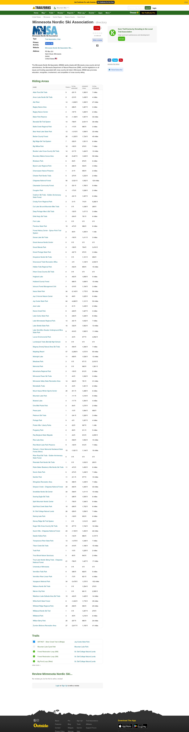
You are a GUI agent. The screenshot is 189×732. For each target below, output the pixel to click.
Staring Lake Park (39, 516)
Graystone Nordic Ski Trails (42, 257)
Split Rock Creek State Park (42, 506)
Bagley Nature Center (40, 112)
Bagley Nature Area (39, 107)
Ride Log (81, 13)
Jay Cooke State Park (40, 301)
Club (58, 39)
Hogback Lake (38, 276)
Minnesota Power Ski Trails (42, 376)
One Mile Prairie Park (40, 405)
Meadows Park (38, 361)
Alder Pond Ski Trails (40, 92)
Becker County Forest (40, 136)
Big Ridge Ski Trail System (42, 141)
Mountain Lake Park (40, 396)
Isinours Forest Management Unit (44, 286)
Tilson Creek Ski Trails (40, 546)
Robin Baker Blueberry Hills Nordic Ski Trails (48, 467)
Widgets (70, 728)
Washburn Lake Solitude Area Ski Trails (46, 596)
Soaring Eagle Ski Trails (41, 496)
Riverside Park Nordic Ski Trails (44, 462)
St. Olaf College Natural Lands (43, 511)
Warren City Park (39, 591)
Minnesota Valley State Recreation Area (46, 381)
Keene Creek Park (39, 311)
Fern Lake (36, 221)
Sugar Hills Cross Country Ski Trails (45, 526)
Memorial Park (38, 366)
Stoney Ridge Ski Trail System (43, 521)
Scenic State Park (39, 472)
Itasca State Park (39, 291)
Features (58, 724)
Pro (69, 721)
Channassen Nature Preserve (43, 171)
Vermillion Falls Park (40, 571)
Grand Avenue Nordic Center (43, 242)
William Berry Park (39, 621)
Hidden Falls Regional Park (42, 267)
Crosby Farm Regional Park (42, 201)
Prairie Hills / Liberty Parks (42, 425)
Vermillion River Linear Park (42, 576)
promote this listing (113, 64)
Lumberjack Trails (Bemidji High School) (46, 342)
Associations (92, 721)
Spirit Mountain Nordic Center (43, 501)
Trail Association (50, 39)
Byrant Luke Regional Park (42, 166)
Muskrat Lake (37, 401)
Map (43, 13)
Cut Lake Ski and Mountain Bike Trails (46, 206)
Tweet (115, 60)
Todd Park (36, 550)
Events (91, 13)
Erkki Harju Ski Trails (40, 216)
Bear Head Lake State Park (42, 131)
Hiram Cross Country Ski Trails (43, 272)
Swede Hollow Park (39, 536)
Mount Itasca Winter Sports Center (45, 391)
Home (36, 13)
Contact (57, 728)
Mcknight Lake (38, 356)
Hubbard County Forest (41, 281)
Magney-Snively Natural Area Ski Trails (46, 347)
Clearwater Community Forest (43, 185)
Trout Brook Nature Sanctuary (43, 555)
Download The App (127, 720)
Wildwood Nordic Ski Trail (41, 611)
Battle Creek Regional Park (42, 126)
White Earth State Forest (41, 601)
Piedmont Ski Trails (39, 415)
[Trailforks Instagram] (38, 720)
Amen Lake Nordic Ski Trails (42, 97)
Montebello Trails (39, 386)
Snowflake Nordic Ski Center (43, 492)
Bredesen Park (38, 161)
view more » (36, 665)
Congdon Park (38, 190)
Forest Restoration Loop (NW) (48, 651)
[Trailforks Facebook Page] (35, 720)
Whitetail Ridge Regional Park (43, 606)
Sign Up (64, 685)
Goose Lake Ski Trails (40, 237)
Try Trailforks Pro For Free (105, 2)
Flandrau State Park (40, 226)
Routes (60, 13)
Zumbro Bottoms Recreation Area (44, 625)
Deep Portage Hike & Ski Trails (43, 211)
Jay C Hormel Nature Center (43, 296)
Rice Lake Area (38, 440)
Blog (69, 724)
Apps (100, 13)
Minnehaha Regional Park (42, 371)
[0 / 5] (97, 33)
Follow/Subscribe (116, 70)
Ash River (36, 102)
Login (58, 685)
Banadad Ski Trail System (42, 122)
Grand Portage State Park (42, 252)
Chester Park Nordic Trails (42, 176)
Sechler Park (37, 477)
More (108, 13)
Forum (91, 728)
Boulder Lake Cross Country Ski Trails (46, 151)
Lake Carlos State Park (41, 316)
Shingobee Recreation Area (42, 482)
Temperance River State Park (43, 541)
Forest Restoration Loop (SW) (48, 656)
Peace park (37, 410)
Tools (78, 724)
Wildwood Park (38, 616)
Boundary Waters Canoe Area (43, 156)
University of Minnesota (41, 567)
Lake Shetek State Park (41, 326)
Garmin (79, 728)
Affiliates (89, 724)
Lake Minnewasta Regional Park (44, 321)
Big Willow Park (38, 146)
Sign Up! (80, 721)
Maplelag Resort (38, 351)
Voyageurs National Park (41, 581)
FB (109, 60)
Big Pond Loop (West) (45, 661)
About (57, 721)
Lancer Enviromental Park (42, 337)
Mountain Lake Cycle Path (47, 647)
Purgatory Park (38, 430)
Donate (121, 39)
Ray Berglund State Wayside (43, 435)
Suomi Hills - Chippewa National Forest (46, 531)
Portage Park (37, 420)
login (154, 8)
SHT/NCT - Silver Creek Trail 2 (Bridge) (51, 642)
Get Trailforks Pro (148, 13)
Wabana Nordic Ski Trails (41, 586)
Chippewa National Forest (42, 180)
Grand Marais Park (39, 247)
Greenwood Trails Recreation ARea (45, 262)
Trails (51, 13)
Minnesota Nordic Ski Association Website (59, 48)
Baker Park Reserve (40, 117)
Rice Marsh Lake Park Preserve (44, 445)
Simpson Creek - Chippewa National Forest (48, 487)
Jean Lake (36, 306)
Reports (70, 13)
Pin (121, 60)
